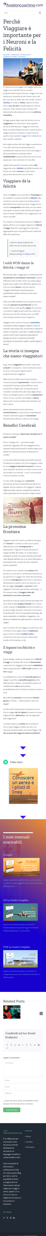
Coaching (13, 57)
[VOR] (23, 967)
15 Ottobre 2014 (28, 254)
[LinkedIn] (19, 1045)
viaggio (20, 87)
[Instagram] (11, 1218)
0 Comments (22, 57)
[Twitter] (7, 1218)
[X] (11, 1045)
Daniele (7, 55)
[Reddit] (15, 1045)
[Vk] (35, 1045)
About (28, 1136)
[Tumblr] (27, 1045)
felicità (34, 198)
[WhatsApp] (23, 1045)
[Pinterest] (31, 1045)
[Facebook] (7, 1045)
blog (18, 130)
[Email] (7, 1048)
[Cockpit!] (23, 876)
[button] (4, 1013)
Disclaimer (30, 1147)
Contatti (29, 1142)
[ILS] (23, 921)
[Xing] (39, 1045)
